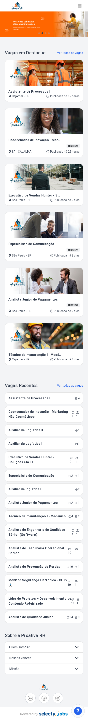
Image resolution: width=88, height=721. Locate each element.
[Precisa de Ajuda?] (78, 711)
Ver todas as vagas (70, 53)
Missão (14, 669)
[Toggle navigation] (80, 5)
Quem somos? (19, 647)
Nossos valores (20, 658)
